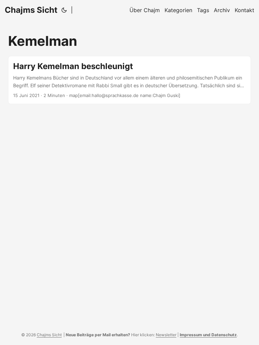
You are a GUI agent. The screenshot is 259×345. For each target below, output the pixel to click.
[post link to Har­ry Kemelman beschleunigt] (129, 80)
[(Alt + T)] (64, 10)
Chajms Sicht (31, 10)
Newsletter (166, 334)
